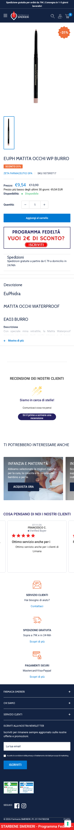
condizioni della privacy (24, 756)
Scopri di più (37, 641)
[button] (37, 826)
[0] (67, 16)
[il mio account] (60, 17)
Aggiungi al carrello (37, 218)
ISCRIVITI (15, 765)
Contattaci (37, 606)
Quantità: (9, 204)
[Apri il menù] (5, 15)
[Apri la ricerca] (53, 17)
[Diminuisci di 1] (25, 204)
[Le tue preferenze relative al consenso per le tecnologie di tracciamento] (67, 823)
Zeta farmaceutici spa (18, 173)
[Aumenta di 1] (44, 204)
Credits (67, 819)
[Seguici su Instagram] (23, 806)
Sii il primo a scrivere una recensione (37, 417)
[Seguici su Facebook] (16, 806)
